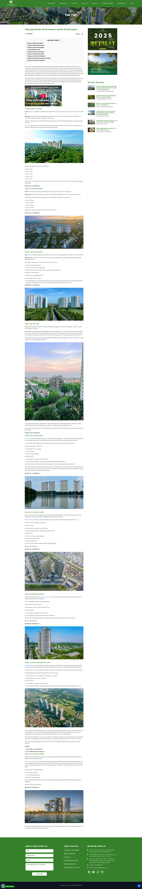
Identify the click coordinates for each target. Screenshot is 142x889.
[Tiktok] (98, 872)
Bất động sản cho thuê (72, 867)
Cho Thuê (74, 3)
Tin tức (132, 3)
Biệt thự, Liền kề (69, 853)
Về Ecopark (51, 3)
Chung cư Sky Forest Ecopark (36, 60)
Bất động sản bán (70, 864)
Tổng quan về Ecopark (71, 850)
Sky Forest (31, 761)
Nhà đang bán (62, 3)
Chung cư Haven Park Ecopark (36, 56)
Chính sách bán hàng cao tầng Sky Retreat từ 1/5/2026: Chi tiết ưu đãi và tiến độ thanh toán (106, 88)
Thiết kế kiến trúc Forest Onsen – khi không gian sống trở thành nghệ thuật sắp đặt (106, 113)
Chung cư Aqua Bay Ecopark (35, 47)
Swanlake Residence (30, 665)
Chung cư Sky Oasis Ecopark (35, 51)
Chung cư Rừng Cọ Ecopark (35, 43)
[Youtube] (93, 872)
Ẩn (60, 40)
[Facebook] (82, 34)
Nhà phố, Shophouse (71, 860)
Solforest (30, 519)
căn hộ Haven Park (47, 597)
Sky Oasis (27, 438)
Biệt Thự (84, 3)
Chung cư (94, 3)
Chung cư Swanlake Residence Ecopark (39, 58)
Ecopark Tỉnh (121, 3)
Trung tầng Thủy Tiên (33, 49)
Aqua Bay (30, 255)
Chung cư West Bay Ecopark (35, 45)
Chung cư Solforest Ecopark (35, 54)
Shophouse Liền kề (107, 3)
